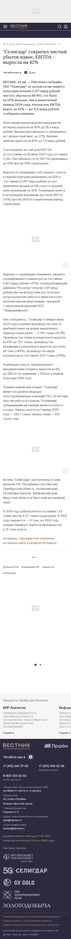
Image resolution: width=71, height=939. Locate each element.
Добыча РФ (10, 566)
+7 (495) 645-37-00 (15, 766)
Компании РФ (30, 566)
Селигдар (9, 572)
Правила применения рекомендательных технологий (31, 925)
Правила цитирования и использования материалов (31, 916)
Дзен (32, 72)
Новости (48, 566)
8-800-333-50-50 (14, 777)
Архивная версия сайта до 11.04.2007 (27, 835)
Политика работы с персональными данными (27, 920)
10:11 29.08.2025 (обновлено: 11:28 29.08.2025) (29, 44)
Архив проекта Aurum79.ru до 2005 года (28, 840)
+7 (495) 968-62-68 (51, 767)
